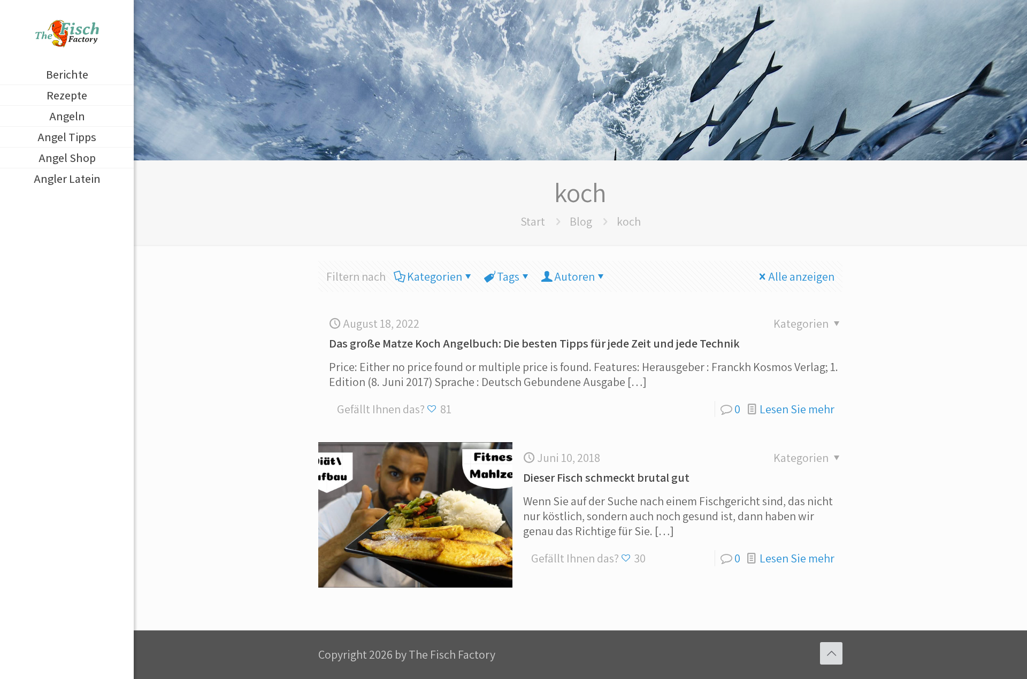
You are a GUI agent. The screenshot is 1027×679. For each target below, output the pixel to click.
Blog (581, 221)
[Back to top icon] (831, 653)
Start (532, 221)
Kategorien (434, 276)
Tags (508, 276)
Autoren (574, 276)
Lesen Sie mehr (797, 409)
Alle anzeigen (801, 276)
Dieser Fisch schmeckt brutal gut (606, 477)
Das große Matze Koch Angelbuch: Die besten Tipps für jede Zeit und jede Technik (534, 343)
